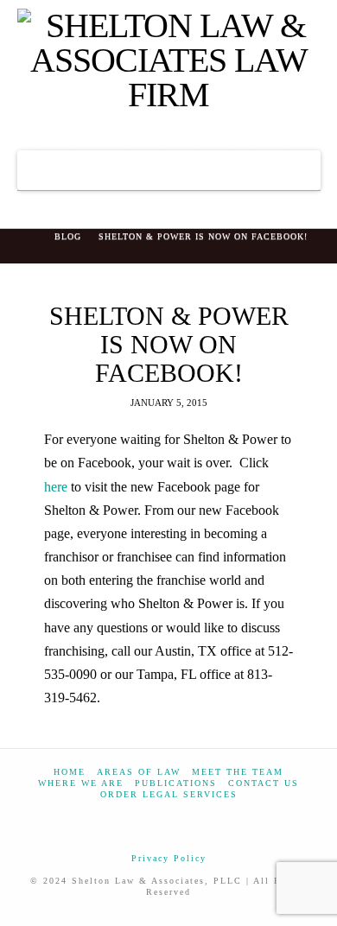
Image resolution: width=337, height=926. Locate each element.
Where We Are (81, 783)
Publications (176, 783)
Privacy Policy (169, 858)
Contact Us (263, 783)
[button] (169, 170)
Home (70, 772)
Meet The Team (237, 772)
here (57, 486)
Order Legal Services (169, 794)
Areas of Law (139, 772)
